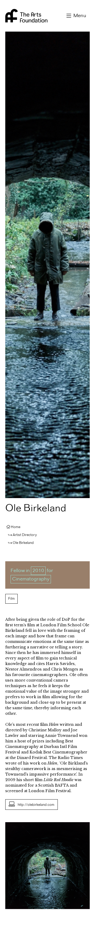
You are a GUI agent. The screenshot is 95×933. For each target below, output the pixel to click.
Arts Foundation (26, 16)
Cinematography (30, 579)
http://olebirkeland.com (36, 805)
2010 (38, 570)
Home (15, 527)
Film (11, 599)
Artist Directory (25, 535)
